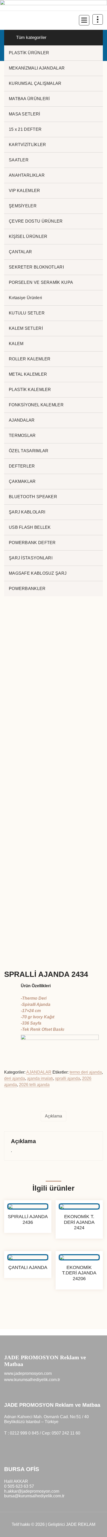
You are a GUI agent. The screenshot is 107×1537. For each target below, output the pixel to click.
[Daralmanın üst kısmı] (97, 19)
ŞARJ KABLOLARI (27, 512)
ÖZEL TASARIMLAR (29, 451)
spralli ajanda (67, 1078)
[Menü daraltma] (84, 20)
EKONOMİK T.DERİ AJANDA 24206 (79, 1273)
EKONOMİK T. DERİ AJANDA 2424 (79, 1222)
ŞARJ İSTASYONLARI (30, 558)
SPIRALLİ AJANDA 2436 (28, 1219)
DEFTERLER (22, 466)
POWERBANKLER (27, 588)
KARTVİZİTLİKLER (27, 144)
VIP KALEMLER (24, 190)
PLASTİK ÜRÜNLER (29, 53)
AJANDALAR (22, 420)
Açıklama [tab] (53, 1116)
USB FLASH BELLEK (30, 527)
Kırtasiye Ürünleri (25, 298)
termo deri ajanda (86, 1072)
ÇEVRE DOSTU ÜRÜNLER (36, 221)
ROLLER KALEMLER (30, 359)
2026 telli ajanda (34, 1084)
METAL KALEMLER (28, 374)
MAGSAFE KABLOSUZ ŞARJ (37, 573)
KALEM (16, 343)
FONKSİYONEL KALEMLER (36, 405)
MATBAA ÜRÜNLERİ (29, 99)
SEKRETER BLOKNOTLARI (36, 267)
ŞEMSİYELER (23, 206)
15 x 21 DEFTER (25, 129)
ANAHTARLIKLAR (27, 175)
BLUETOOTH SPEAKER (33, 497)
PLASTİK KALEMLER (30, 389)
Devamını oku (28, 1237)
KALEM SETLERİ (26, 328)
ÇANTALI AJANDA (27, 1267)
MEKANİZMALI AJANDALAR (37, 68)
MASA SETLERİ (24, 114)
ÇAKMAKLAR (22, 481)
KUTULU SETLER (27, 313)
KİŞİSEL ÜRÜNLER (28, 236)
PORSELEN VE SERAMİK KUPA (41, 282)
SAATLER (19, 160)
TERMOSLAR (22, 435)
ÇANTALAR (20, 252)
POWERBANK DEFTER (32, 542)
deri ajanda (14, 1078)
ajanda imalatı (40, 1078)
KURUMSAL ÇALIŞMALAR (35, 83)
